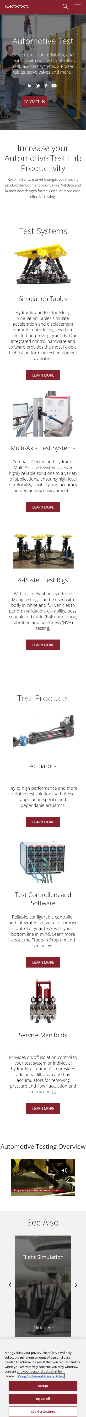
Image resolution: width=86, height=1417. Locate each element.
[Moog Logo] (17, 6)
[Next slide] (75, 1285)
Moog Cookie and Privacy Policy (40, 1376)
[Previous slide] (10, 1285)
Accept (43, 1386)
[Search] (65, 6)
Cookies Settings (43, 1411)
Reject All (43, 1398)
